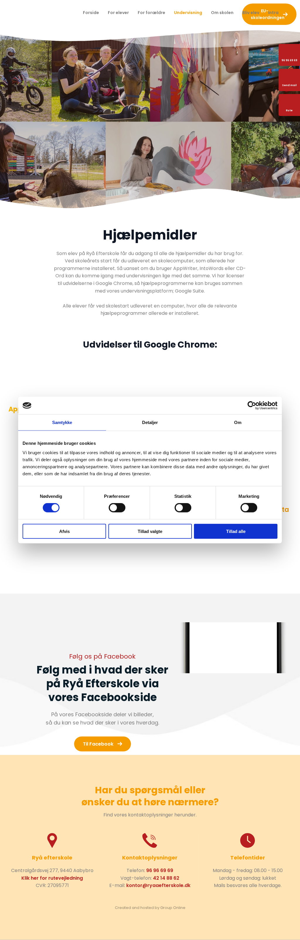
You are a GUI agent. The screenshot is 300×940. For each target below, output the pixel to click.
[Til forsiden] (42, 12)
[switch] (117, 507)
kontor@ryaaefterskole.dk (158, 885)
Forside (91, 13)
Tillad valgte (150, 531)
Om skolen (222, 13)
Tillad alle (236, 531)
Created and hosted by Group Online (150, 907)
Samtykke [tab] (62, 422)
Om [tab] (237, 422)
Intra (273, 13)
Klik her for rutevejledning (52, 878)
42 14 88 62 (166, 878)
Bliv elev (250, 13)
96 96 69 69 (159, 870)
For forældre (151, 13)
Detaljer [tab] (150, 422)
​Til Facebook (98, 744)
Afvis (64, 531)
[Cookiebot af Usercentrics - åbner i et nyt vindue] (251, 405)
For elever (118, 13)
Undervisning (188, 13)
